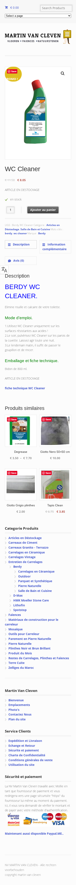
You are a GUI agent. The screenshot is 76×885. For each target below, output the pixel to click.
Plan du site (17, 719)
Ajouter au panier (43, 210)
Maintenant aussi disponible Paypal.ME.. (34, 833)
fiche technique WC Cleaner (25, 388)
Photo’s (13, 710)
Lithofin (19, 605)
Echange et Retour (21, 746)
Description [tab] (21, 244)
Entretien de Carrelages (25, 562)
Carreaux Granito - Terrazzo (28, 547)
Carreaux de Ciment (22, 543)
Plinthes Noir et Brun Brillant (29, 648)
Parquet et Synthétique (35, 581)
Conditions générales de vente (30, 760)
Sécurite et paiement (23, 750)
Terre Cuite (16, 663)
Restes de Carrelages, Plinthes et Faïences (38, 658)
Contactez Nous (19, 714)
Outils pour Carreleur (23, 634)
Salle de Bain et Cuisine (35, 229)
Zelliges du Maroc (21, 668)
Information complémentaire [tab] (54, 246)
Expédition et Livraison (25, 741)
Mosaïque (15, 629)
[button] (62, 73)
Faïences (14, 615)
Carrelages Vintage (21, 557)
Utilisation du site (21, 765)
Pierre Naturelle (29, 586)
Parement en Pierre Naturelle (29, 639)
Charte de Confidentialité (26, 755)
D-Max (18, 595)
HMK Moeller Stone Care (31, 600)
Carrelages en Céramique (26, 552)
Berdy (42, 233)
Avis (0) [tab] (18, 260)
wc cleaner (20, 233)
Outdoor (24, 576)
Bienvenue (16, 700)
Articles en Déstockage (25, 538)
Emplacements (19, 705)
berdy (8, 233)
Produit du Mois (20, 653)
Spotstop (20, 610)
